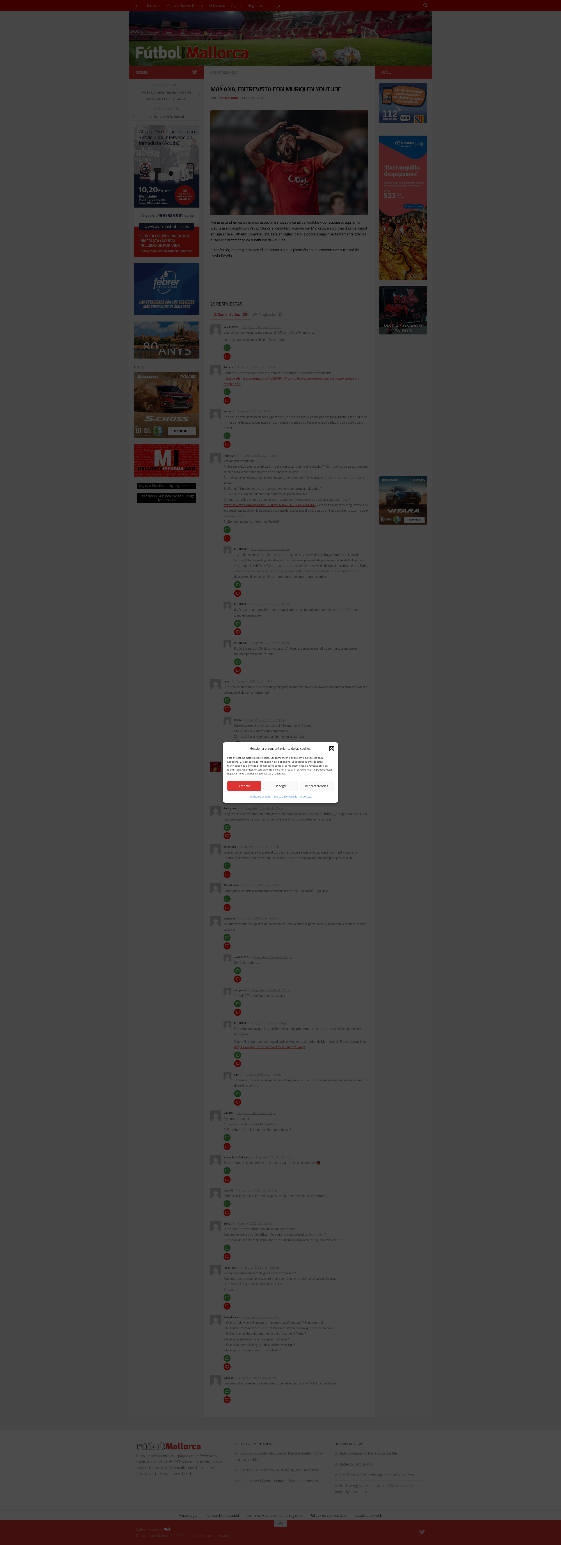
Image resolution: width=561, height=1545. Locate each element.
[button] (331, 748)
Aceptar (244, 785)
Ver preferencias (316, 785)
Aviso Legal (306, 796)
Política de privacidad (285, 796)
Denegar (280, 785)
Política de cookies (259, 796)
